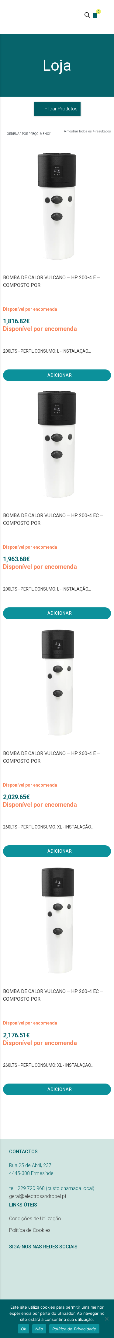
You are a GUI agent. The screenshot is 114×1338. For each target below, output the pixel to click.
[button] (105, 14)
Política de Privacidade (74, 1328)
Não (39, 1328)
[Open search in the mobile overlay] (87, 14)
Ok (23, 1328)
